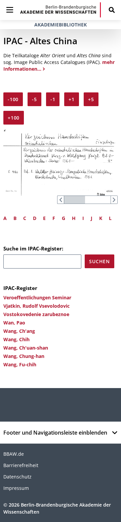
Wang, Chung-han (23, 356)
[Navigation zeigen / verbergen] (9, 10)
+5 (91, 99)
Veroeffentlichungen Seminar (37, 297)
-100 (13, 99)
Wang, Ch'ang (19, 331)
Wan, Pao (14, 322)
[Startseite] (60, 10)
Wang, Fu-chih (19, 364)
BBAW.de (13, 454)
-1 (52, 99)
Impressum (16, 488)
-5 (34, 99)
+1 (72, 99)
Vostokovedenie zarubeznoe (36, 314)
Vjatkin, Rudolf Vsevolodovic (36, 306)
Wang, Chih (16, 339)
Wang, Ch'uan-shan (25, 348)
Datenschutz (17, 476)
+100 (13, 118)
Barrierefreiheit (20, 465)
